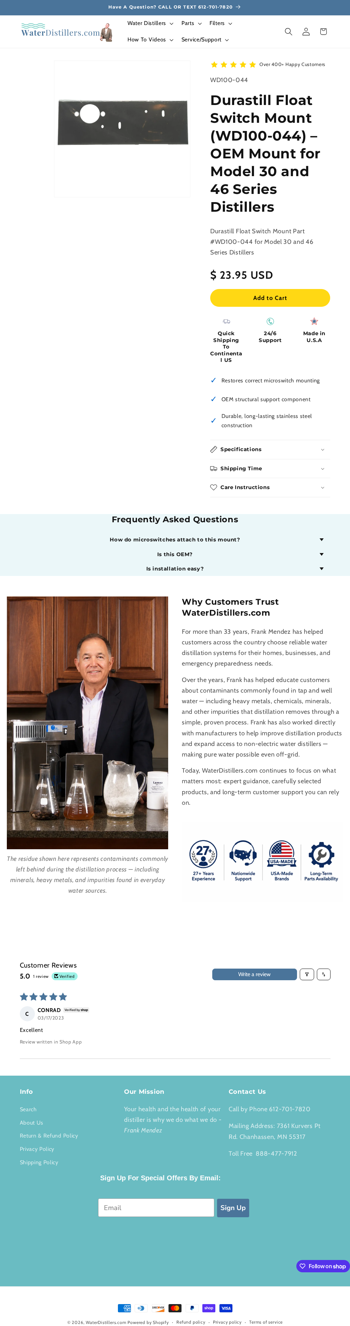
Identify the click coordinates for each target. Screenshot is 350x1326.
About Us (32, 1122)
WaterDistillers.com (106, 1322)
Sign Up (233, 1207)
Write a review (254, 974)
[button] (150, 23)
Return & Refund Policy (49, 1135)
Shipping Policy (39, 1162)
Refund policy (190, 1322)
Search (28, 1109)
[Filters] (307, 974)
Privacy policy (227, 1322)
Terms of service (266, 1322)
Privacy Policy (37, 1148)
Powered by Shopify (148, 1322)
